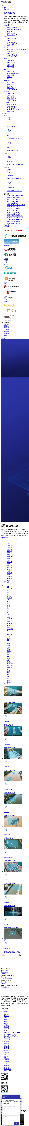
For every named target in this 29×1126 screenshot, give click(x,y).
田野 (8, 610)
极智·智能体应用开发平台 (11, 1036)
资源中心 (6, 1056)
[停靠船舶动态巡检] (13, 735)
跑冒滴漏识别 (10, 38)
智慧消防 (9, 569)
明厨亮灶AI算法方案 (12, 203)
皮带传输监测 (10, 44)
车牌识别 (9, 111)
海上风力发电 (10, 663)
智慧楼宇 (9, 571)
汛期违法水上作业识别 (8, 789)
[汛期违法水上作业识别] (13, 781)
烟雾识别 (9, 67)
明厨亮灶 (9, 560)
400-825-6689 (9, 978)
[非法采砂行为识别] (13, 826)
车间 (8, 641)
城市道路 (9, 588)
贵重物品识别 (10, 53)
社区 (8, 616)
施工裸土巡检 (10, 88)
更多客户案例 (7, 320)
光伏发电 (9, 598)
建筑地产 (6, 58)
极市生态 (6, 326)
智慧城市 (6, 227)
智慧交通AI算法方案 (12, 201)
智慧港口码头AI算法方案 (13, 223)
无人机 (9, 596)
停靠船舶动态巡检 (7, 744)
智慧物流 (9, 573)
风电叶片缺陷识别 (12, 27)
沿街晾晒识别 (10, 97)
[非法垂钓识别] (13, 894)
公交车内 (9, 627)
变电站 (9, 647)
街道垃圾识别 (10, 100)
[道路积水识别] (13, 915)
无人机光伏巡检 (11, 89)
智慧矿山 (9, 552)
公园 (8, 614)
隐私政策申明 (7, 1069)
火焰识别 (9, 64)
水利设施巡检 (6, 721)
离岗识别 (9, 71)
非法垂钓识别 (6, 902)
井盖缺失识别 (10, 95)
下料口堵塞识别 (11, 42)
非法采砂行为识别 (7, 834)
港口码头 (9, 605)
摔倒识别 (9, 75)
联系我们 (6, 331)
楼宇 (8, 594)
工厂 (8, 590)
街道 (8, 640)
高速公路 (9, 634)
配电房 (9, 658)
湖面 (8, 676)
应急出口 (9, 667)
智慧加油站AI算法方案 (13, 212)
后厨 (8, 656)
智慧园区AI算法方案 (12, 210)
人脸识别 (9, 77)
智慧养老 (9, 576)
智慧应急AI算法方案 (13, 206)
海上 (8, 603)
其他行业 (9, 580)
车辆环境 (9, 638)
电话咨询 (3, 978)
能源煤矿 (6, 283)
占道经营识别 (10, 99)
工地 (8, 592)
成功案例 (6, 1041)
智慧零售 (6, 47)
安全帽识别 (10, 62)
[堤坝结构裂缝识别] (13, 695)
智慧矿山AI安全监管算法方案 (16, 217)
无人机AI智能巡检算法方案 (15, 195)
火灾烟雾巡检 (10, 84)
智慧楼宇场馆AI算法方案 (15, 219)
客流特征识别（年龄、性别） (15, 49)
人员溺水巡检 (10, 82)
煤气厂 (9, 643)
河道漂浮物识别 (7, 948)
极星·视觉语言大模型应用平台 (12, 1032)
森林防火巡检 (10, 86)
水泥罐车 (9, 652)
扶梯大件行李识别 (12, 55)
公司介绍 (6, 329)
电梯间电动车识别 (12, 73)
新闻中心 (6, 324)
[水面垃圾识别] (13, 803)
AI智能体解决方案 (9, 1039)
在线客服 (3, 973)
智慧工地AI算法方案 (13, 214)
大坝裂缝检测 (6, 766)
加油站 (9, 621)
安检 (8, 620)
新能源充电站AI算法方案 (13, 221)
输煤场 (9, 651)
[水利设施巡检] (13, 713)
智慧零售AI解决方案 (13, 208)
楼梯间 (9, 671)
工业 (8, 660)
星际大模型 (7, 1038)
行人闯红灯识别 (11, 108)
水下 (8, 678)
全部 (8, 543)
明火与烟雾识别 (11, 35)
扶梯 (8, 669)
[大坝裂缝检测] (13, 758)
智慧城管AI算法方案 (13, 197)
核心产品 (6, 1030)
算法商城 (6, 1014)
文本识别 (9, 680)
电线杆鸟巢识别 (11, 33)
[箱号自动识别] (13, 871)
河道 (8, 674)
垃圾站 (9, 662)
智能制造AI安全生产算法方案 (16, 205)
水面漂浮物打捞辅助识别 (8, 857)
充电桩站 (9, 623)
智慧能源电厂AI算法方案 (15, 216)
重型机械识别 (10, 66)
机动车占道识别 (11, 106)
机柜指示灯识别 (11, 46)
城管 (8, 599)
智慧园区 (6, 69)
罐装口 (9, 649)
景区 (8, 612)
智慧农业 (9, 578)
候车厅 (9, 625)
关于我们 (6, 1061)
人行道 (9, 636)
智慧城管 (6, 91)
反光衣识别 (10, 60)
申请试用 (3, 983)
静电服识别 (10, 31)
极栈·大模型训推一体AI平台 (11, 1034)
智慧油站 (9, 567)
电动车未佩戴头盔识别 (13, 110)
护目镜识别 (10, 40)
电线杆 (9, 645)
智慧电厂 (9, 574)
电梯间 (9, 673)
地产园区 (6, 264)
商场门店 (9, 618)
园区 (8, 601)
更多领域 (6, 1054)
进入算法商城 (9, 13)
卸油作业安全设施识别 (13, 29)
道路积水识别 (10, 93)
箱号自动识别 (6, 879)
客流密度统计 (10, 51)
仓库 (8, 654)
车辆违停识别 (10, 104)
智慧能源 (6, 25)
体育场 (9, 607)
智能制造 (6, 36)
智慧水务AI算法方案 (13, 199)
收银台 (9, 682)
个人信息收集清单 (9, 1070)
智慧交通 (6, 102)
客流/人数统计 (11, 57)
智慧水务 (9, 565)
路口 (8, 630)
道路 (8, 632)
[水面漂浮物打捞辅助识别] (13, 848)
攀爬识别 (9, 78)
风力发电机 (10, 665)
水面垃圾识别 (6, 812)
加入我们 (6, 333)
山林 (8, 609)
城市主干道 (10, 629)
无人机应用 (7, 80)
